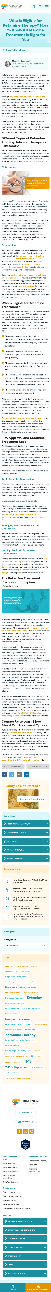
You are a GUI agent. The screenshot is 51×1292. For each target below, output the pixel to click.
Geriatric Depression (31, 992)
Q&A (39, 1056)
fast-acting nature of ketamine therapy (23, 418)
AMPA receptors (26, 286)
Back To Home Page (15, 50)
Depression (11, 987)
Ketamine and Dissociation (14, 1003)
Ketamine (34, 998)
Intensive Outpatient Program (16, 1208)
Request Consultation (38, 1289)
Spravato (33, 1164)
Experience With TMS (12, 992)
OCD (33, 1056)
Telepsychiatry (9, 1200)
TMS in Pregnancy (37, 1067)
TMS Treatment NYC (10, 1158)
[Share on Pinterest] (34, 774)
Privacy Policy (44, 1283)
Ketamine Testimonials (34, 1170)
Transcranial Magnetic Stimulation (17, 1078)
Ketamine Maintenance (13, 1030)
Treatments (9, 1188)
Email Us (26, 1121)
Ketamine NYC (31, 1029)
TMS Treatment (10, 1167)
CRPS (33, 982)
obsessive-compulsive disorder (16, 1056)
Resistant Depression (12, 1062)
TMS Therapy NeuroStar (9, 1176)
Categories (10, 939)
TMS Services (9, 1163)
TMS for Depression (16, 1067)
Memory (37, 1051)
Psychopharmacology (12, 1196)
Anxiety (34, 966)
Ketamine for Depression (17, 1019)
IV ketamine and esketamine (33, 161)
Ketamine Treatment (12, 1045)
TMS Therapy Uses (11, 1171)
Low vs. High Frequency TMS (17, 1050)
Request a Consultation (32, 799)
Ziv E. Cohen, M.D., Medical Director (28, 64)
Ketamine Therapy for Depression (20, 1040)
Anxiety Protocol (11, 971)
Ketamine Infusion (41, 1024)
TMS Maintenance (13, 1073)
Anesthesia (9, 966)
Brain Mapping (25, 971)
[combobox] (25, 945)
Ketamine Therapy (20, 1035)
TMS (27, 1061)
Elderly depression (28, 987)
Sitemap (5, 1283)
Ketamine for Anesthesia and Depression (23, 1008)
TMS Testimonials (10, 1182)
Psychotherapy (9, 1192)
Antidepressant (22, 966)
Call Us (13, 1289)
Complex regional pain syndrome (16, 982)
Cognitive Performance (15, 976)
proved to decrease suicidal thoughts (22, 514)
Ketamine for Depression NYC (18, 1024)
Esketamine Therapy (38, 1160)
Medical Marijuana (11, 1204)
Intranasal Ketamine (14, 998)
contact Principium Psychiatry (22, 732)
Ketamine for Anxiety (12, 1014)
